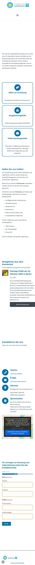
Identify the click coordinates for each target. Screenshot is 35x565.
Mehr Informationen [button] (17, 428)
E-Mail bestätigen (7, 512)
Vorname (4, 480)
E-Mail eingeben (6, 503)
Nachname (5, 490)
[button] (17, 15)
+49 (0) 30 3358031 (16, 373)
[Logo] (17, 5)
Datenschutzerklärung (17, 563)
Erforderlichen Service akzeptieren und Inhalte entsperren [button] (17, 432)
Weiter (6, 523)
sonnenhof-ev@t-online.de (18, 381)
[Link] (17, 93)
